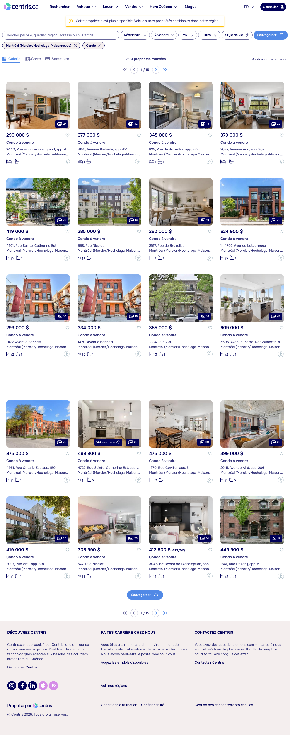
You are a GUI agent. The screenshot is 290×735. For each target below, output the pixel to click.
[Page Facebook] (22, 685)
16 (136, 220)
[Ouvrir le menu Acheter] (94, 7)
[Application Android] (53, 685)
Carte (36, 58)
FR (246, 6)
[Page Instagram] (11, 685)
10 (64, 316)
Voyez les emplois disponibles (124, 662)
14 (207, 538)
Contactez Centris (214, 632)
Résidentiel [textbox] (132, 35)
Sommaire (60, 58)
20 (278, 220)
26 (278, 442)
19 (207, 220)
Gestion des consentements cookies (224, 705)
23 (64, 220)
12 (279, 538)
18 (207, 124)
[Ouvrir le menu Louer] (116, 7)
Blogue (190, 6)
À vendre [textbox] (161, 35)
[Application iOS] (43, 685)
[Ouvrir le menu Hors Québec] (175, 7)
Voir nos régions (114, 685)
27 (64, 124)
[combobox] (60, 35)
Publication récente (267, 59)
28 (64, 442)
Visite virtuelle (105, 442)
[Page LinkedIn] (32, 685)
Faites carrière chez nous (128, 632)
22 (278, 124)
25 (64, 538)
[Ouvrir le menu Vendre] (141, 7)
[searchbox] (58, 35)
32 (136, 124)
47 (278, 316)
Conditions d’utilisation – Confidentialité (132, 705)
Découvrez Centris (27, 632)
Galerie (14, 58)
